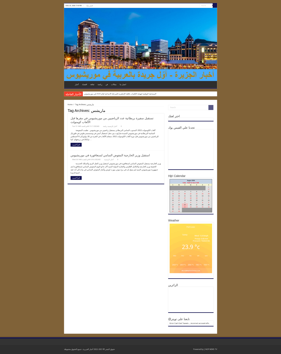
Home (70, 104)
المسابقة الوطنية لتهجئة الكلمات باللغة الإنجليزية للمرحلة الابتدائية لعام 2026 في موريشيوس (120, 94)
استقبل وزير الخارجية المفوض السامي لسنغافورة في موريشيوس (110, 155)
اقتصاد (84, 84)
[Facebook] (197, 5)
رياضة (100, 84)
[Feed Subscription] (163, 110)
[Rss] (194, 5)
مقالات (113, 84)
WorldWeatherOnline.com (191, 271)
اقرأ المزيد (76, 145)
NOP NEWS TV (211, 349)
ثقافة (92, 84)
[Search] (215, 5)
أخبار (77, 84)
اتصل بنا (123, 84)
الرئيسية (69, 84)
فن (107, 84)
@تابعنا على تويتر (179, 319)
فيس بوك (89, 6)
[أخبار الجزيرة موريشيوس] (140, 44)
